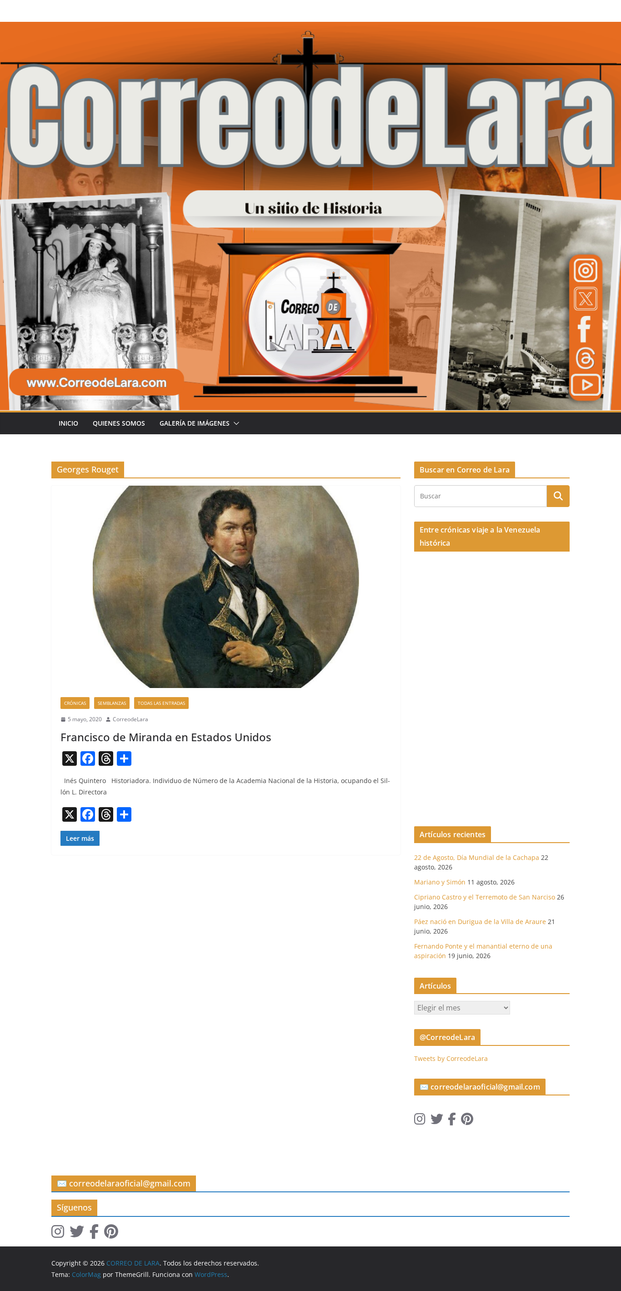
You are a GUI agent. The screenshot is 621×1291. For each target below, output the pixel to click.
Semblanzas (112, 703)
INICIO (68, 423)
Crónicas (75, 703)
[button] (235, 423)
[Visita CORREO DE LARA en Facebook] (452, 1121)
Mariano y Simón (440, 882)
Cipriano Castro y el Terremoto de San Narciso (484, 897)
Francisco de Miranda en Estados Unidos (165, 736)
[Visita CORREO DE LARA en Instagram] (420, 1121)
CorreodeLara (130, 719)
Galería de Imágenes (195, 423)
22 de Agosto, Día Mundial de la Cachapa (476, 857)
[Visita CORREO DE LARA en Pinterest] (467, 1121)
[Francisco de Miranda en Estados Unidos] (226, 587)
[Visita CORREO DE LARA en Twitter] (437, 1121)
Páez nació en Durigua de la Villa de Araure (480, 921)
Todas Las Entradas (161, 703)
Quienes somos (119, 423)
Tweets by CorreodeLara (451, 1058)
